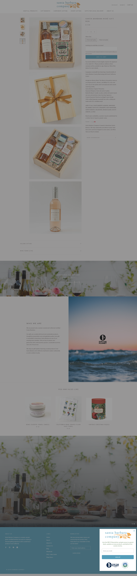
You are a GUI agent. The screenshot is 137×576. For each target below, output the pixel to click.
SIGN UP (117, 557)
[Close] (134, 531)
